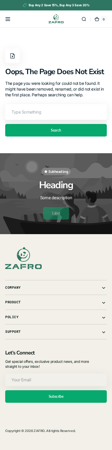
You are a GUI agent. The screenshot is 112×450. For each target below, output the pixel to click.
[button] (8, 19)
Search (56, 130)
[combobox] (56, 112)
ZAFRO (39, 431)
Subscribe (56, 396)
